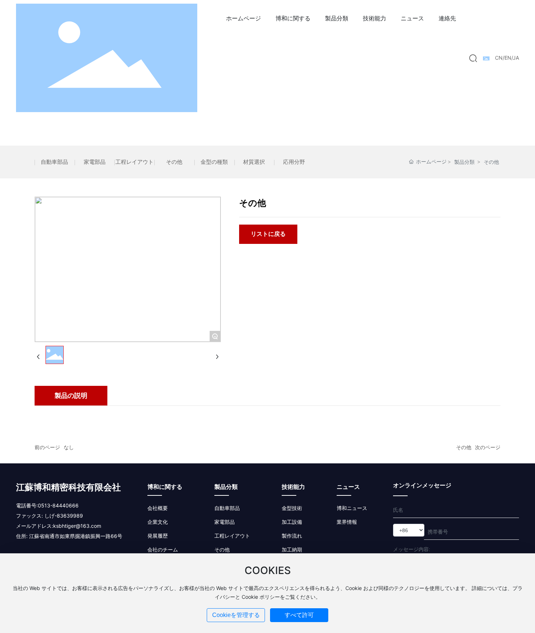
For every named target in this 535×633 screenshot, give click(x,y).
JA (516, 58)
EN (507, 58)
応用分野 (294, 161)
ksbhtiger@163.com (77, 526)
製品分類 (464, 162)
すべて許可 (299, 615)
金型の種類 (214, 161)
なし (69, 447)
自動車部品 (54, 161)
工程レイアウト (134, 161)
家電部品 (95, 161)
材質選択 (254, 161)
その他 (174, 161)
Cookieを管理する (236, 615)
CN (499, 58)
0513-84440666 (58, 505)
